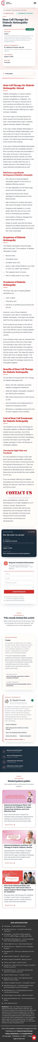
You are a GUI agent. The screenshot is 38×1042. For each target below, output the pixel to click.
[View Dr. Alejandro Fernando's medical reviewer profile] (32, 700)
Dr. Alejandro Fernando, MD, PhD (14, 47)
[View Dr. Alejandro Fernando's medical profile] (7, 701)
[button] (35, 3)
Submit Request (19, 592)
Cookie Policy (27, 1034)
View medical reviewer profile (14, 739)
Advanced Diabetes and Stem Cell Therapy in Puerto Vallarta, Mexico (18, 846)
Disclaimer (15, 1034)
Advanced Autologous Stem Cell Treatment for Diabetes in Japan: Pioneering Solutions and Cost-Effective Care (17, 808)
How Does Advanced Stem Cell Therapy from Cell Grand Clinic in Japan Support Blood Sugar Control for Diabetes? (18, 889)
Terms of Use (21, 1031)
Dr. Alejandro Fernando (10, 541)
